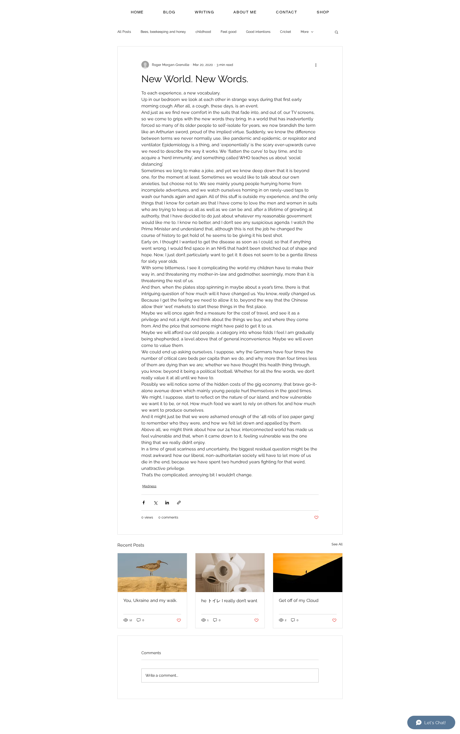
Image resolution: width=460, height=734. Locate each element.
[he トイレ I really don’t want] (230, 572)
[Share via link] (179, 502)
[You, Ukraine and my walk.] (152, 572)
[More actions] (316, 65)
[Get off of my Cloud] (307, 572)
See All (337, 544)
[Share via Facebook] (143, 502)
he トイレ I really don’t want (229, 600)
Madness (149, 486)
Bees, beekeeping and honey (163, 32)
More (305, 32)
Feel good (228, 32)
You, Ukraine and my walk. (150, 600)
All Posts (124, 32)
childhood (203, 32)
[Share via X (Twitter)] (155, 502)
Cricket (285, 32)
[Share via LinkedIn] (167, 502)
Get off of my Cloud (298, 600)
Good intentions (258, 32)
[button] (336, 32)
